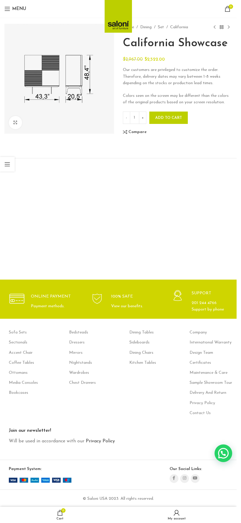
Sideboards (139, 342)
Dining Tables (141, 332)
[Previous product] (214, 27)
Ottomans (18, 373)
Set (161, 27)
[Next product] (228, 27)
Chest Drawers (82, 383)
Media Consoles (23, 383)
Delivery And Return (208, 393)
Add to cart (168, 118)
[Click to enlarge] (15, 122)
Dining (146, 27)
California (179, 27)
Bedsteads (78, 332)
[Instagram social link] (184, 478)
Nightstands (80, 363)
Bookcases (18, 393)
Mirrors (76, 353)
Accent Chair (21, 353)
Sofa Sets (18, 332)
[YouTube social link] (195, 478)
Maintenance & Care (208, 373)
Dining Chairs (141, 353)
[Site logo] (118, 14)
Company (198, 332)
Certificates (200, 363)
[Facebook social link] (174, 478)
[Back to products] (221, 27)
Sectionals (18, 342)
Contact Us (200, 413)
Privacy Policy (202, 403)
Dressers (77, 342)
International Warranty (211, 342)
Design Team (201, 353)
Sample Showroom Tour (211, 383)
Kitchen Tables (142, 363)
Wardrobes (79, 373)
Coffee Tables (21, 363)
